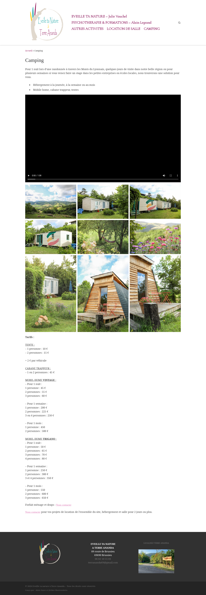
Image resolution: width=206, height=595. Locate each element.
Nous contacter (63, 504)
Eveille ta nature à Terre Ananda (49, 586)
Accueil (28, 50)
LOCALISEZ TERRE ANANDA (156, 543)
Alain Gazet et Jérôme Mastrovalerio (51, 590)
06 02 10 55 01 (103, 558)
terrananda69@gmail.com (103, 562)
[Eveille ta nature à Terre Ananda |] (46, 22)
